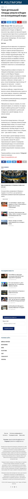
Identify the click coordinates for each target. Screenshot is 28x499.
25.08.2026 (11, 209)
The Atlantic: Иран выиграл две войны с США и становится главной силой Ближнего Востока (17, 214)
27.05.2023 (3, 18)
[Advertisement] (14, 377)
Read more (5, 199)
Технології (4, 356)
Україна (3, 359)
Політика (4, 350)
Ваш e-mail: (6, 321)
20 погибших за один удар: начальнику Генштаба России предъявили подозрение (16, 276)
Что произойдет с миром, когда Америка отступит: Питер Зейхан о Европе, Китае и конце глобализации (17, 205)
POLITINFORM (13, 2)
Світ (6, 7)
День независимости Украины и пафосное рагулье (16, 291)
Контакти (5, 435)
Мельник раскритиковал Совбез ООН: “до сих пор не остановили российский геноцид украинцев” (17, 299)
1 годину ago (12, 302)
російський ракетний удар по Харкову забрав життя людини (16, 306)
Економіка (4, 344)
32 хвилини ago (12, 279)
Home (2, 7)
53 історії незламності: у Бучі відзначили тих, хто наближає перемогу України (16, 284)
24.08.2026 (11, 217)
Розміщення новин (13, 435)
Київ (2, 347)
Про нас (6, 433)
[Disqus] (14, 249)
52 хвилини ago (12, 287)
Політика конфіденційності (16, 433)
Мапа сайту (22, 435)
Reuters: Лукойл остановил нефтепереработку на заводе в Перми (16, 222)
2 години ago (12, 309)
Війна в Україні (5, 341)
